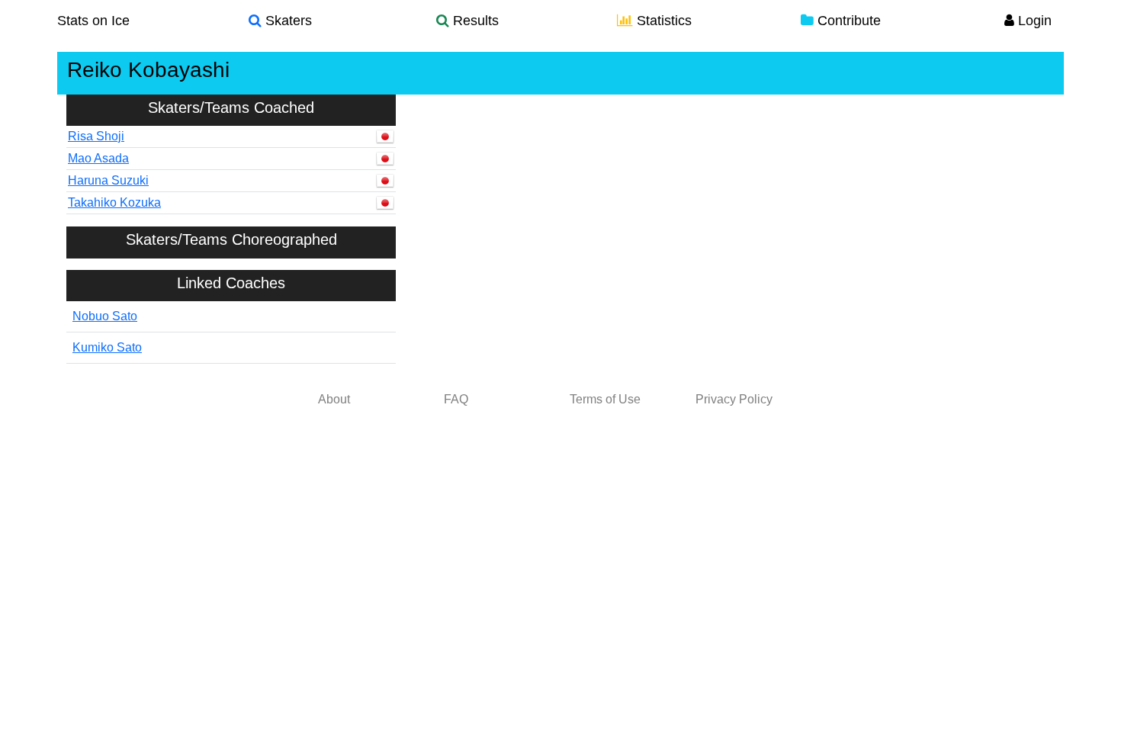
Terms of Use (605, 399)
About (334, 399)
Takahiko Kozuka (114, 202)
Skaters (287, 20)
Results (474, 20)
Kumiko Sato (107, 347)
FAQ (456, 399)
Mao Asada (98, 158)
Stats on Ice (93, 20)
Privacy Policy (733, 399)
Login (1033, 20)
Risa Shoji (96, 136)
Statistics (662, 20)
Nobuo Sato (104, 316)
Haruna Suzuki (108, 180)
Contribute (847, 20)
